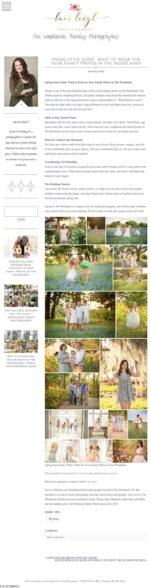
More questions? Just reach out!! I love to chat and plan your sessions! (81, 473)
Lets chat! (92, 481)
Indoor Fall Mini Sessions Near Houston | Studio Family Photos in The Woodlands (21, 268)
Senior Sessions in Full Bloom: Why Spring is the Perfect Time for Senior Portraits (100, 560)
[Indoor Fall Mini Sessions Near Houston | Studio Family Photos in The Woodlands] (21, 246)
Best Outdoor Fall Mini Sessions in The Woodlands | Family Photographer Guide (21, 361)
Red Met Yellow (119, 581)
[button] (65, 230)
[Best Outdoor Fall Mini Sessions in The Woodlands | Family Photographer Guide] (21, 341)
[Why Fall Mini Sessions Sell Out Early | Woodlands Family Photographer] (21, 296)
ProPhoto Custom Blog (90, 581)
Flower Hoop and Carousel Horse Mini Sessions (72, 557)
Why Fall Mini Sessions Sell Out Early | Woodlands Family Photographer (21, 315)
